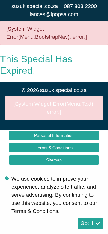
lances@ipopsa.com (54, 14)
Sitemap (54, 160)
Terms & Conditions (54, 147)
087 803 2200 (80, 6)
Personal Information (54, 135)
